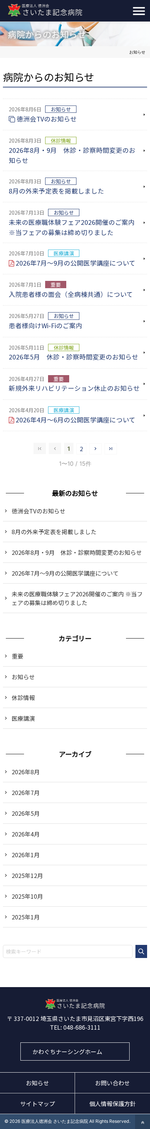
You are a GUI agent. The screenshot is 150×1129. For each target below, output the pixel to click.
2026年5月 (26, 813)
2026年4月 (26, 834)
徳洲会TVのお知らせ (47, 118)
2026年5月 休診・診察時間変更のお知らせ (73, 356)
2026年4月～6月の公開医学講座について (75, 419)
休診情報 (23, 697)
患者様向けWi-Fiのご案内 (45, 325)
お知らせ (23, 676)
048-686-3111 (81, 1027)
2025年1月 (26, 917)
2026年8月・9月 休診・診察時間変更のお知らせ (72, 155)
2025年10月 (27, 896)
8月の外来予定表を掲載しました (56, 190)
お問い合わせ (112, 1082)
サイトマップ (37, 1103)
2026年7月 (26, 792)
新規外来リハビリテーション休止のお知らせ (74, 388)
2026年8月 (26, 771)
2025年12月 (27, 875)
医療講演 (23, 718)
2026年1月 (26, 854)
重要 (17, 656)
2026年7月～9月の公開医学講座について (75, 262)
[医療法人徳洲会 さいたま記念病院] (75, 1006)
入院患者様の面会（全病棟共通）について (71, 294)
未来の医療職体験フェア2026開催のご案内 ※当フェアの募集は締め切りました (72, 227)
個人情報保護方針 (112, 1103)
